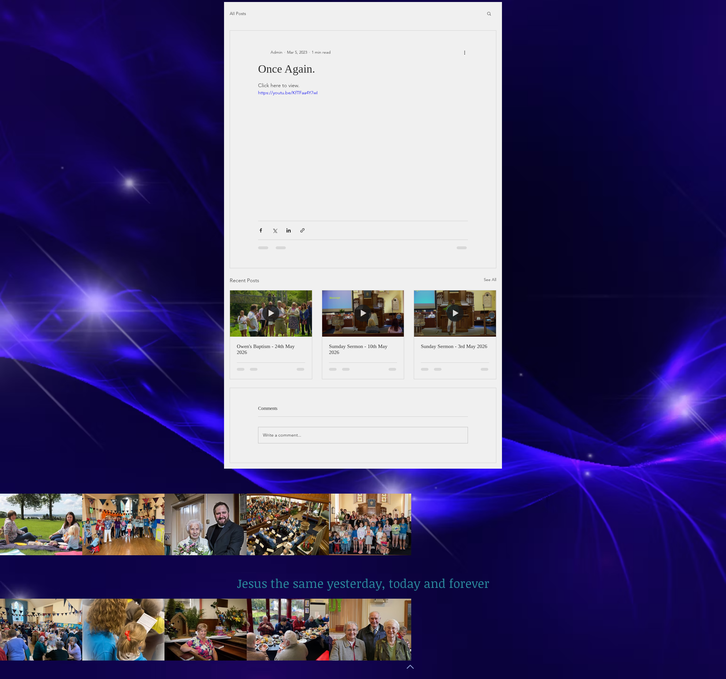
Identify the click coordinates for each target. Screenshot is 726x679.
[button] (489, 13)
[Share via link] (302, 230)
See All (490, 279)
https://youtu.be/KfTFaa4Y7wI (288, 92)
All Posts (238, 13)
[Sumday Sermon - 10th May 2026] (363, 313)
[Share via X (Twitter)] (274, 230)
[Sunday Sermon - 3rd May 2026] (455, 313)
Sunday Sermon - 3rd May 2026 (454, 346)
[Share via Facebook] (260, 230)
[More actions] (464, 52)
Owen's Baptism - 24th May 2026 (266, 349)
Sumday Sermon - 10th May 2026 (358, 349)
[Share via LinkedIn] (288, 230)
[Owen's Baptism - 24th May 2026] (271, 313)
